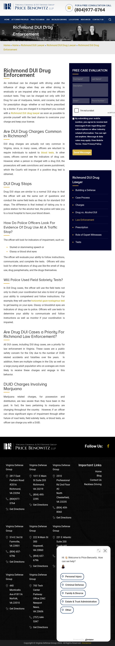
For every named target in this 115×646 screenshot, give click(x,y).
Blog (99, 475)
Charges (79, 205)
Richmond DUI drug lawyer (25, 113)
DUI (48, 19)
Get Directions (17, 509)
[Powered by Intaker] (89, 640)
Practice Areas (37, 19)
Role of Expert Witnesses (88, 234)
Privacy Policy (94, 144)
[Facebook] (108, 446)
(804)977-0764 (89, 9)
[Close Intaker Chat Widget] (105, 550)
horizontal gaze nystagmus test (48, 300)
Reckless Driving (59, 19)
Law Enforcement (84, 219)
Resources (85, 19)
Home (6, 19)
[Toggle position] (98, 550)
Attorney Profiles (20, 19)
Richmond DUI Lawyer (32, 45)
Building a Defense (85, 190)
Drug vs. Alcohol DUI (86, 212)
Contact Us (98, 19)
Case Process (82, 197)
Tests (78, 242)
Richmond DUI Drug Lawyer (61, 45)
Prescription (81, 227)
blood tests (47, 152)
